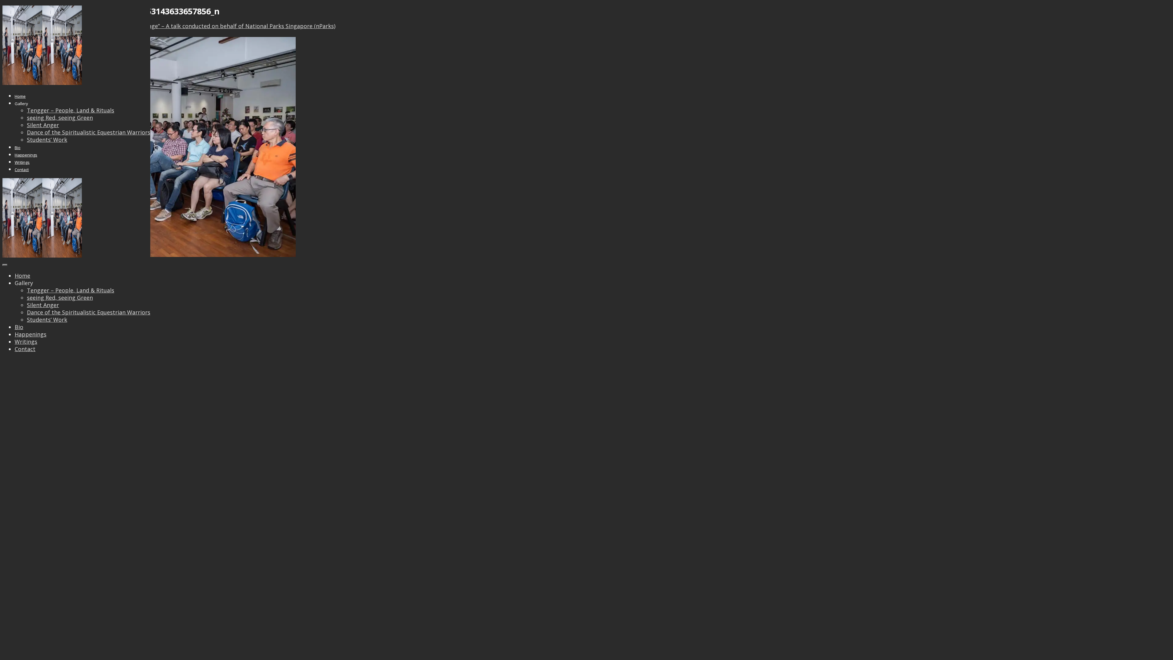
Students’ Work (47, 139)
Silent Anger (43, 125)
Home (20, 96)
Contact (22, 169)
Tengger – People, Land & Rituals (70, 110)
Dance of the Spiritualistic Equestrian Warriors (88, 132)
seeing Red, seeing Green (60, 117)
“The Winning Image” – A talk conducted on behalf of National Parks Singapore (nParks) (220, 26)
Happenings (26, 155)
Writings (22, 162)
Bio (17, 147)
